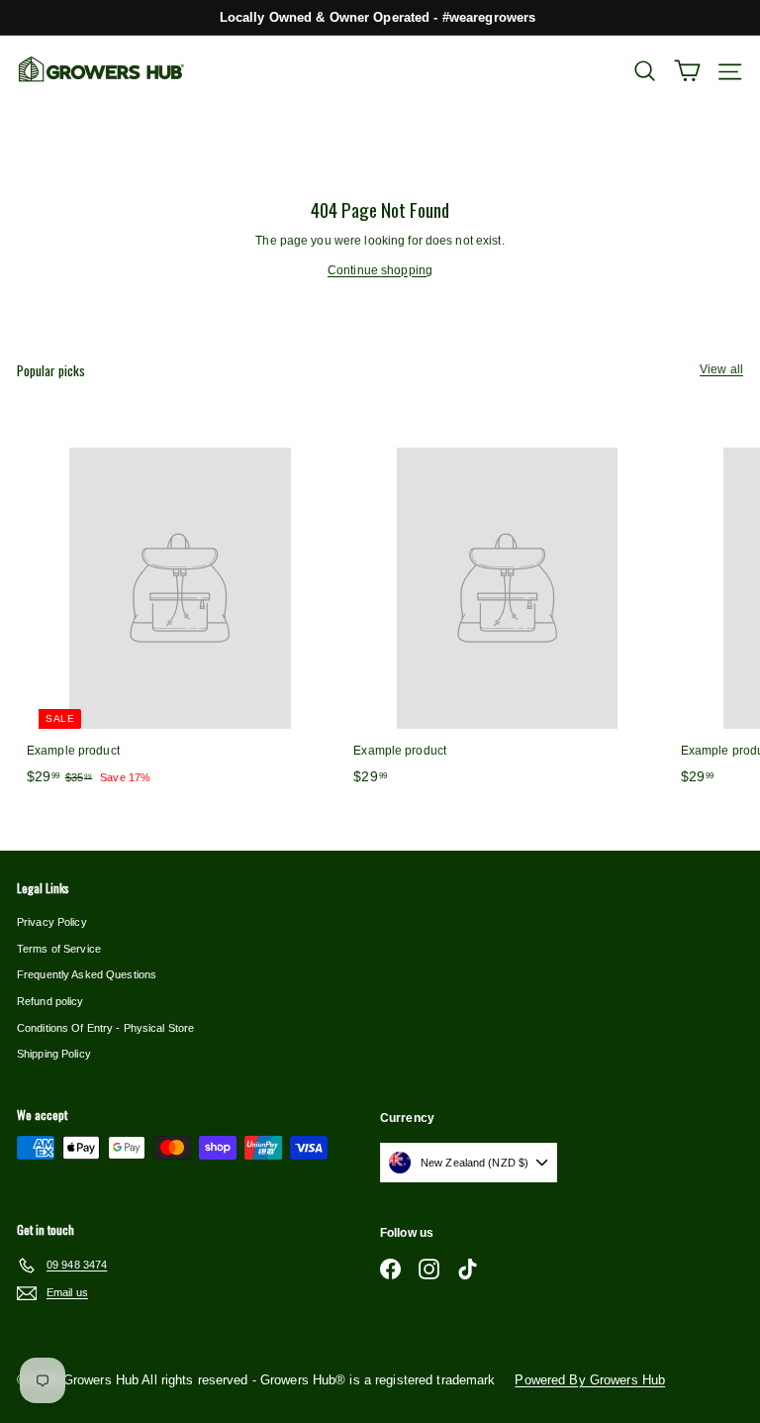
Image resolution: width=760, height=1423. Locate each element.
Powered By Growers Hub (590, 1379)
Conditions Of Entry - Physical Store (105, 1028)
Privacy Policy (52, 922)
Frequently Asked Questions (86, 974)
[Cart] (687, 71)
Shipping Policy (54, 1054)
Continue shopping (380, 270)
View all (721, 369)
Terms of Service (59, 949)
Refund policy (50, 1001)
